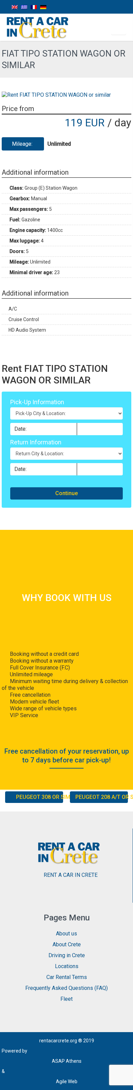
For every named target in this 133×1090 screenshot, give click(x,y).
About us (66, 933)
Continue (66, 493)
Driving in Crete (66, 955)
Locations (66, 966)
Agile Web (66, 1081)
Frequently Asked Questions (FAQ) (66, 988)
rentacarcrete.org (58, 1040)
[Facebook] (95, 7)
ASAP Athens (67, 1061)
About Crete (67, 944)
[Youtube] (125, 7)
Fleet (66, 999)
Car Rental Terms (66, 977)
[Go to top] (122, 1080)
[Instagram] (110, 7)
